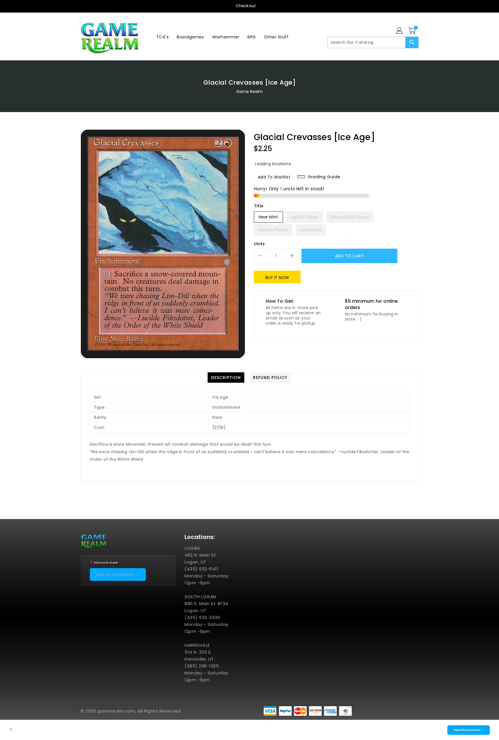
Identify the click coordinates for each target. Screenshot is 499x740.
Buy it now (277, 277)
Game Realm (249, 91)
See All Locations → (117, 574)
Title (259, 206)
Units (259, 244)
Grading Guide (324, 177)
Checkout (246, 6)
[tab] (226, 377)
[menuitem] (162, 37)
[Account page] (399, 31)
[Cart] (412, 31)
